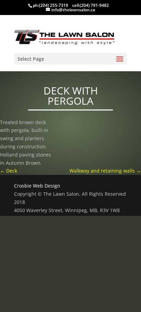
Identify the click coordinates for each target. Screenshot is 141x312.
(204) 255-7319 (53, 5)
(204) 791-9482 (94, 5)
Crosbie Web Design (37, 185)
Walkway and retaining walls (105, 170)
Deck (8, 170)
